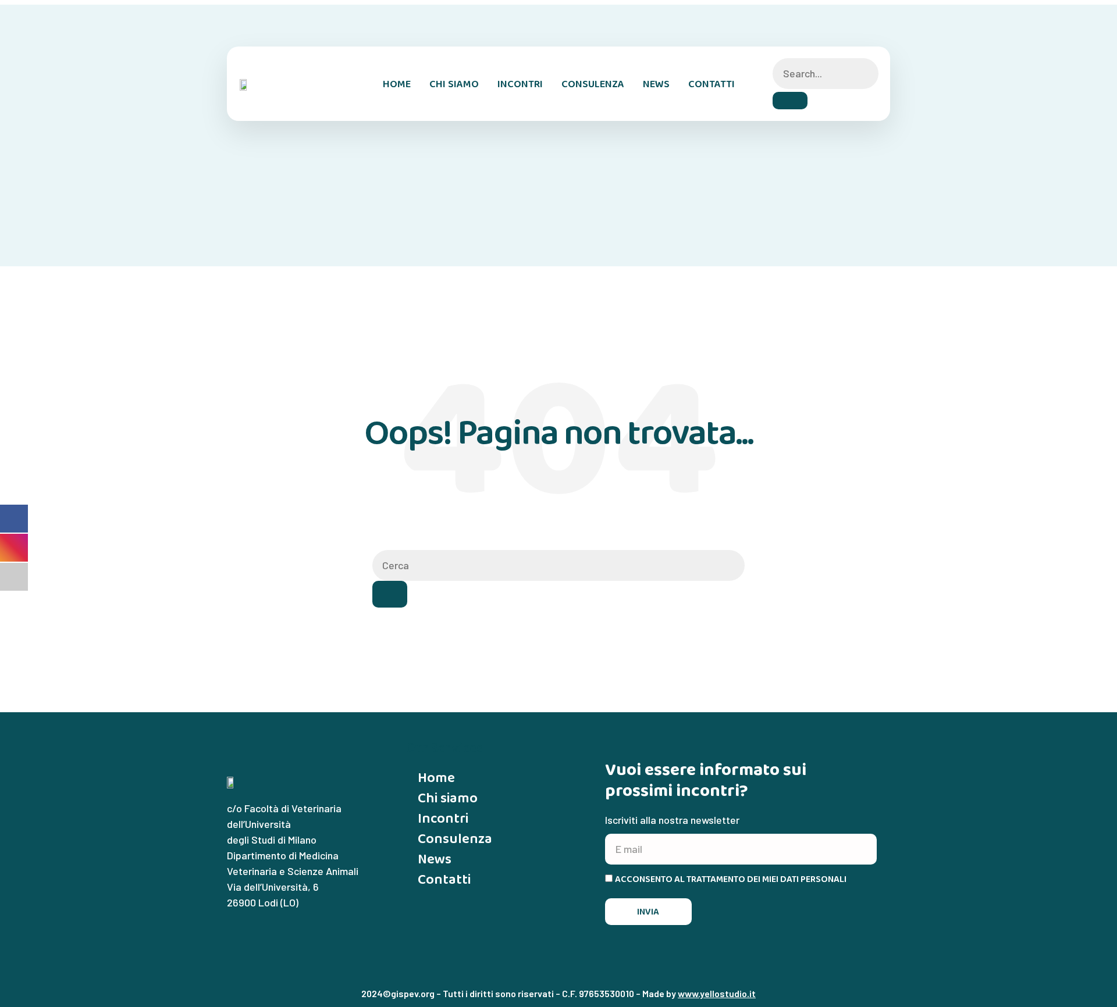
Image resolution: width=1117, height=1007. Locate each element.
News (656, 83)
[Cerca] (389, 594)
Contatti (711, 83)
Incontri (520, 83)
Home (397, 83)
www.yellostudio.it (717, 993)
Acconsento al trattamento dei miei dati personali (730, 879)
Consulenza (592, 83)
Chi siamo (454, 83)
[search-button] (790, 100)
